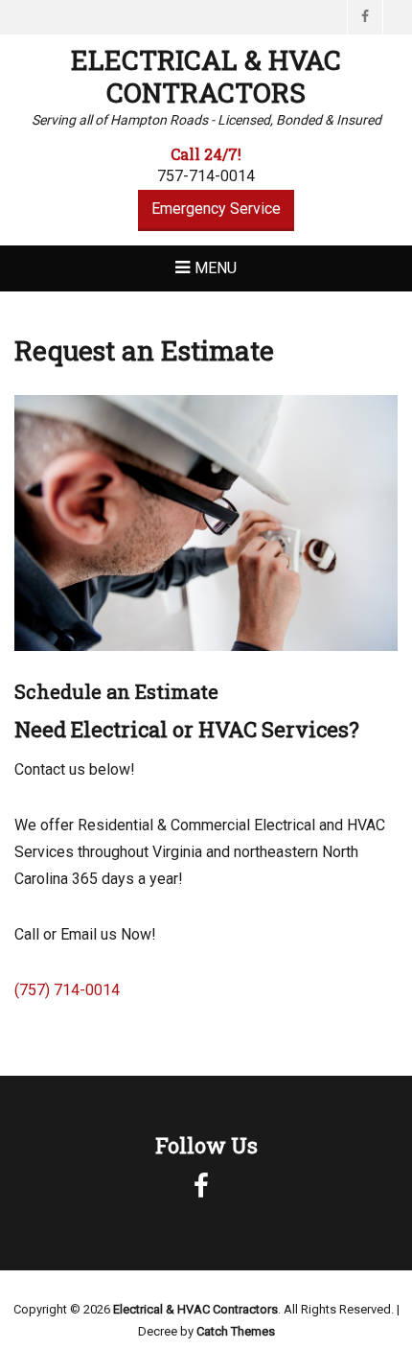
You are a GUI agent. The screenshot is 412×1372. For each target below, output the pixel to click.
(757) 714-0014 (67, 990)
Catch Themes (235, 1331)
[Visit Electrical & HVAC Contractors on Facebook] (201, 1190)
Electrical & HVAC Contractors (206, 76)
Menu (216, 268)
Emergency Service (216, 208)
